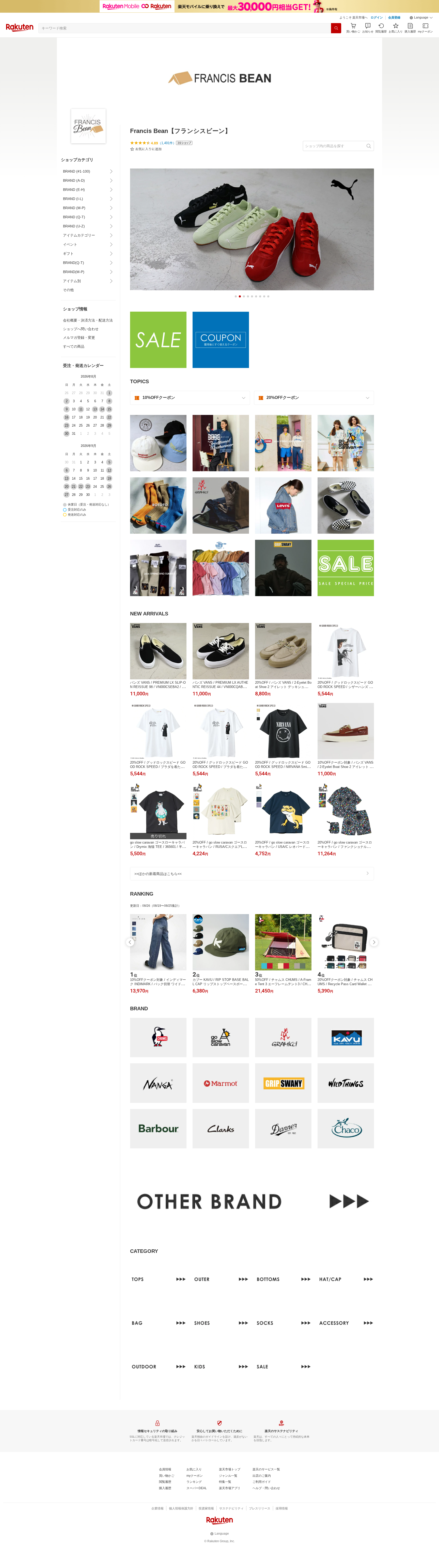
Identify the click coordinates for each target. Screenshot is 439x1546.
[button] (421, 18)
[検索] (336, 28)
